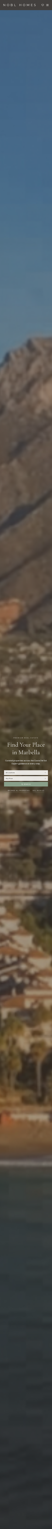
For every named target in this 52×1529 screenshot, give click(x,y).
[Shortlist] (42, 5)
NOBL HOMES (20, 5)
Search (27, 784)
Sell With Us (38, 791)
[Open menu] (47, 5)
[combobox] (26, 772)
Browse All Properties (19, 791)
